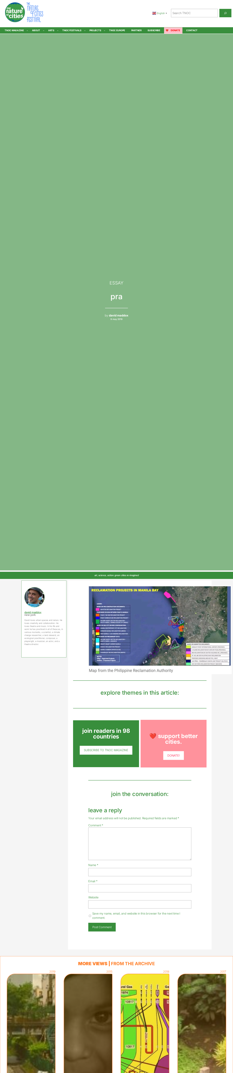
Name (93, 865)
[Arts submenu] (57, 30)
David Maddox (32, 612)
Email (92, 881)
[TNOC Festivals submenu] (85, 30)
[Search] (225, 13)
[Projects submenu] (104, 30)
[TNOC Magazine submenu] (27, 30)
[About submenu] (43, 30)
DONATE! (173, 755)
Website (93, 897)
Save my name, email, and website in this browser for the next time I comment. (136, 915)
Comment (95, 825)
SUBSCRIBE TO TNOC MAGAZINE (106, 750)
